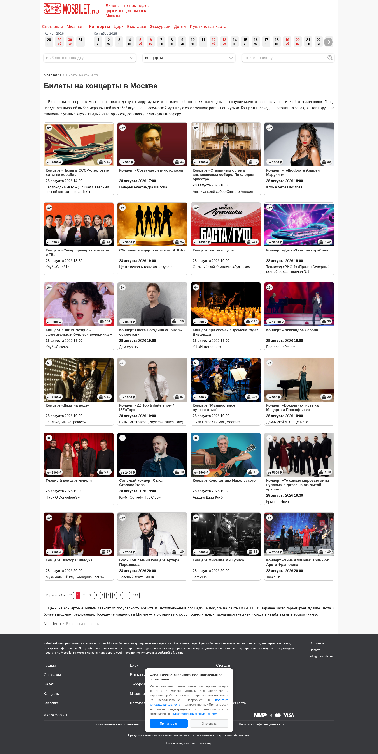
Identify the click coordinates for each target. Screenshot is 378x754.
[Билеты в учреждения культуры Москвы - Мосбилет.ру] (52, 8)
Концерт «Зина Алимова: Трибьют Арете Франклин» (297, 562)
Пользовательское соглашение (116, 724)
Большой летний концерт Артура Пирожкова (149, 562)
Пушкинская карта (208, 26)
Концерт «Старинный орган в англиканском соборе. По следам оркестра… (223, 174)
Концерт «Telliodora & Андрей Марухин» (293, 172)
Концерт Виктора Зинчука (69, 560)
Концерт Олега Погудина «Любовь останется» (150, 332)
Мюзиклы (76, 26)
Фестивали (139, 703)
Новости (315, 649)
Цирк (119, 26)
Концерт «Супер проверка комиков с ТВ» (77, 252)
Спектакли (52, 26)
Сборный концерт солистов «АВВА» (152, 250)
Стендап (223, 665)
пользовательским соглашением (194, 713)
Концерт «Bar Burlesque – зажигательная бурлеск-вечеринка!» (79, 332)
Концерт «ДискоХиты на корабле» (297, 250)
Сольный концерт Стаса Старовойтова (141, 482)
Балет (48, 684)
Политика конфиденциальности (261, 724)
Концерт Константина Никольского (224, 480)
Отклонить (209, 723)
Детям (180, 26)
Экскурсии (160, 26)
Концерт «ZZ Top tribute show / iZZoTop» (146, 407)
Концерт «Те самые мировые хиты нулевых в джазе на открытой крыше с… (297, 484)
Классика (51, 703)
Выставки (136, 26)
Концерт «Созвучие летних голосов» (152, 170)
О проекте (317, 643)
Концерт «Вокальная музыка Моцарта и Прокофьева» (292, 407)
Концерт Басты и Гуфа (213, 250)
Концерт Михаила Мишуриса (218, 560)
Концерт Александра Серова (292, 330)
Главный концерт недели (69, 480)
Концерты (99, 26)
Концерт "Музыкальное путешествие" (214, 407)
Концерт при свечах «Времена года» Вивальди (225, 332)
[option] (49, 41)
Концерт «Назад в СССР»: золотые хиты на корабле (77, 172)
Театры (50, 665)
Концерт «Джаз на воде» (67, 405)
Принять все (169, 723)
